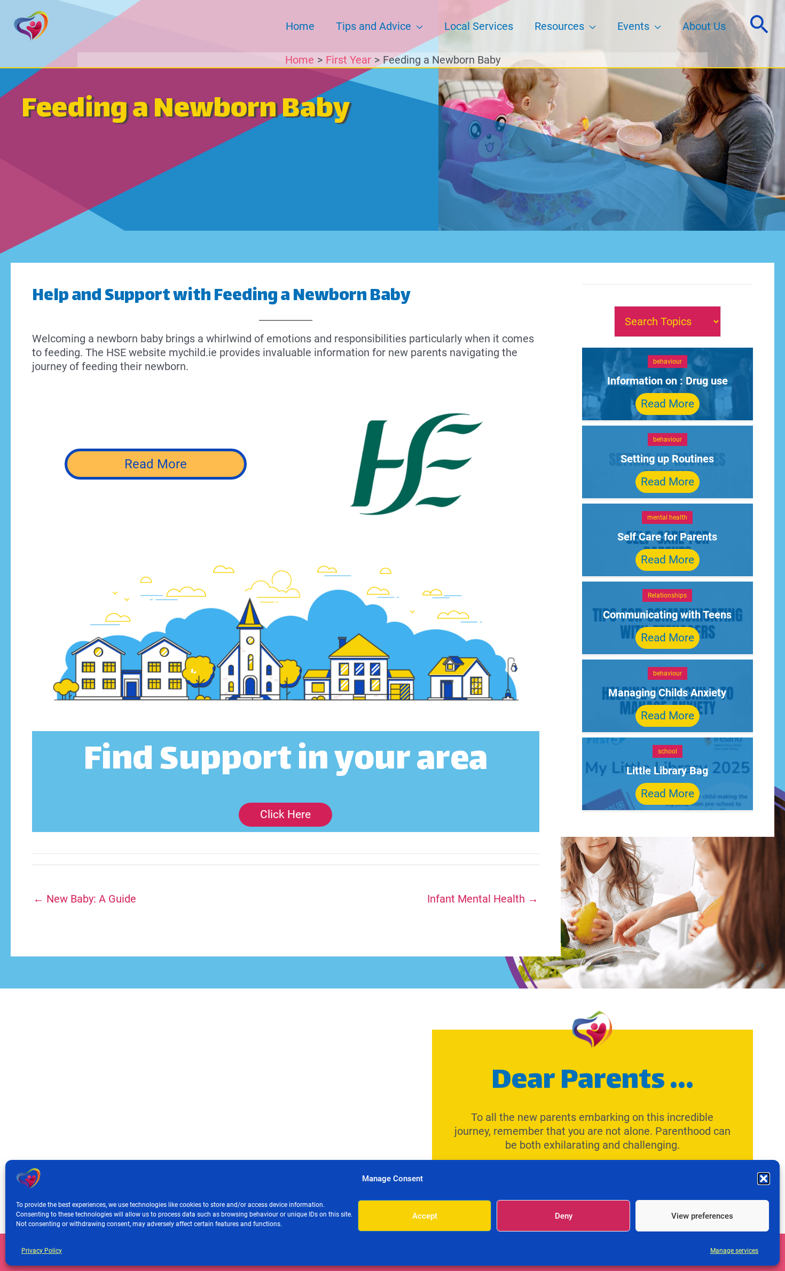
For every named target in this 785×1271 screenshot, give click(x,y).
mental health (667, 517)
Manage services (734, 1250)
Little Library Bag (667, 770)
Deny (563, 1216)
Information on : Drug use (667, 380)
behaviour (667, 361)
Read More (155, 464)
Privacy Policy (41, 1250)
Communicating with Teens (667, 614)
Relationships (667, 595)
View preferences (702, 1216)
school (667, 751)
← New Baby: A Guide (84, 898)
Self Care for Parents (667, 536)
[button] (763, 1178)
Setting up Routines (667, 458)
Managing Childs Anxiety (667, 692)
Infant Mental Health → (482, 898)
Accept (424, 1216)
